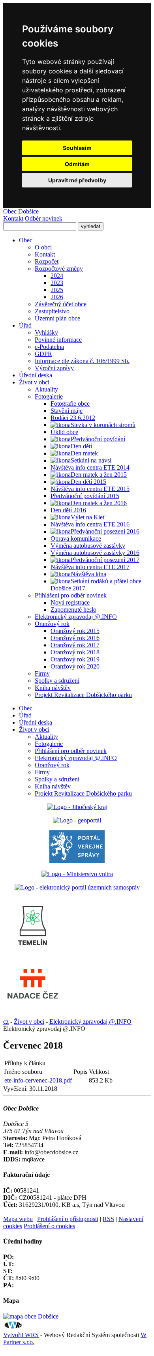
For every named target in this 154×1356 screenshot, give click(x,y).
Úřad (25, 715)
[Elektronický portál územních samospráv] (77, 887)
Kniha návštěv (53, 786)
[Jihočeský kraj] (77, 806)
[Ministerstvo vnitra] (77, 874)
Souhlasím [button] (77, 147)
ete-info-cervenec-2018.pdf (38, 1080)
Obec (25, 708)
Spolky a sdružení (57, 779)
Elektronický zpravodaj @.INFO (76, 758)
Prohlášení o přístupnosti (67, 1219)
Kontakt (13, 218)
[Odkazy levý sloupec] (32, 954)
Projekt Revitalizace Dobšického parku (83, 793)
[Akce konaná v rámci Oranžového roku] (61, 425)
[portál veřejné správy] (77, 860)
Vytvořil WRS (21, 1335)
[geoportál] (77, 820)
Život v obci (34, 729)
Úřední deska (35, 722)
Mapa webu (18, 1219)
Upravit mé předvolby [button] (77, 180)
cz (6, 1021)
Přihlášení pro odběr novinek (71, 750)
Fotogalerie (49, 743)
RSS (108, 1219)
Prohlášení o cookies (49, 1226)
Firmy (42, 772)
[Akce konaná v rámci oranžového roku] (61, 517)
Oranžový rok (52, 765)
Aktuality (46, 736)
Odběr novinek (43, 218)
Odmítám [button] (77, 164)
